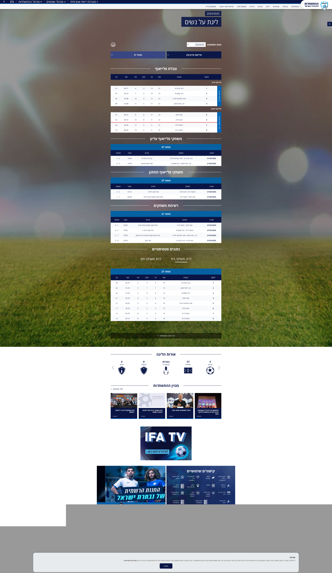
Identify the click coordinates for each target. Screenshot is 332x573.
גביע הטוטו (218, 552)
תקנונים (192, 548)
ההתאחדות (218, 542)
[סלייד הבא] (113, 368)
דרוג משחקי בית (181, 259)
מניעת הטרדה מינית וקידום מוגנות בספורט (183, 544)
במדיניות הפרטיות (130, 560)
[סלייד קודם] (218, 368)
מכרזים (192, 550)
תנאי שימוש (191, 552)
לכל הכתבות (118, 388)
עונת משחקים (214, 44)
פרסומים (191, 546)
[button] (3, 2)
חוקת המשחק (190, 542)
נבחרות (219, 544)
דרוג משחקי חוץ (151, 259)
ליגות (220, 548)
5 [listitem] (210, 363)
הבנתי (166, 566)
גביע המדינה (218, 550)
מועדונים (219, 546)
